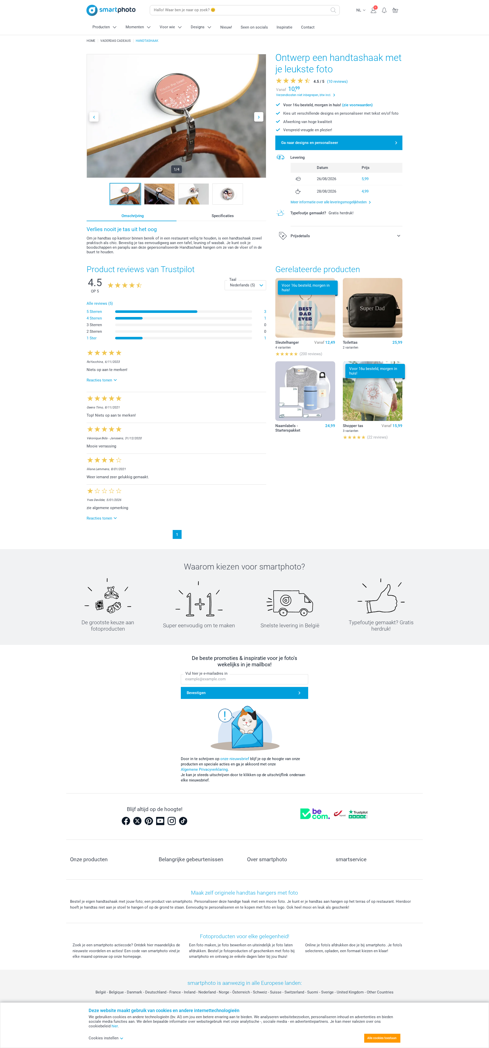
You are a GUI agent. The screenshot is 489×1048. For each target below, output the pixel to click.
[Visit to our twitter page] (137, 821)
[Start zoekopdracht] (333, 10)
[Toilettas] (372, 308)
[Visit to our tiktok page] (183, 821)
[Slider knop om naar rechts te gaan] (258, 117)
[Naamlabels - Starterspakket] (305, 391)
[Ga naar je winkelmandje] (395, 9)
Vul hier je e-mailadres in (206, 673)
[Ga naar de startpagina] (111, 10)
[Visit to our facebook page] (125, 821)
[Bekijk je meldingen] (384, 9)
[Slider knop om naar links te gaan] (94, 117)
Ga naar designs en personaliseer (309, 142)
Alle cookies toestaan (382, 1038)
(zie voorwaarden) (357, 105)
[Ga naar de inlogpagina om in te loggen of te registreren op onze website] (373, 9)
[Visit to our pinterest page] (148, 821)
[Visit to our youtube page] (160, 821)
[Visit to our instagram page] (171, 821)
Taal (232, 279)
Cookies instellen (103, 1038)
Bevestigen (196, 693)
